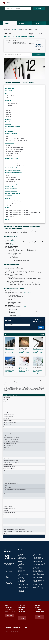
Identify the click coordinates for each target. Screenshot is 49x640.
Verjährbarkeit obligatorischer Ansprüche (11, 422)
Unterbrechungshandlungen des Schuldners (11, 481)
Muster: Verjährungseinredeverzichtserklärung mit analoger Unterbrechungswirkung (18, 531)
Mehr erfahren (39, 617)
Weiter (40, 327)
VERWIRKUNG (5, 510)
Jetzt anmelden (22, 617)
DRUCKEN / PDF (31, 34)
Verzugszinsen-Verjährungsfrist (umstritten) (11, 441)
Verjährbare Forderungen (7, 420)
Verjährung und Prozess (7, 504)
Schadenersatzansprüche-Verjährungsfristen (11, 437)
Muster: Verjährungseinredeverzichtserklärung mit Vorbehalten (14, 529)
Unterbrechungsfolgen (8, 495)
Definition (6, 474)
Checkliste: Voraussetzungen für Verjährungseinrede (13, 518)
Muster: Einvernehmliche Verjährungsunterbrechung (13, 527)
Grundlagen (5, 403)
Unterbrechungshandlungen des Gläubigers (11, 483)
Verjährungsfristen (6, 426)
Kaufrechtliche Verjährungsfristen (10, 443)
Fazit (4, 514)
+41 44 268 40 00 (8, 576)
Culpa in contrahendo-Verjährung (9, 445)
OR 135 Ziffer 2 (23, 306)
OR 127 (12, 240)
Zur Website (9, 615)
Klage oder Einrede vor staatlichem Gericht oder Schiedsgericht (15, 489)
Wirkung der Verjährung (7, 500)
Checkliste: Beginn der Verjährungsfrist (10, 520)
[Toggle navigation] (44, 3)
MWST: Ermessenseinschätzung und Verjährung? (37, 372)
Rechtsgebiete (18, 29)
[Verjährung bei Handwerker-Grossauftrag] (11, 361)
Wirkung (5, 493)
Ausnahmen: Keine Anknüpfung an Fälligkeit (11, 462)
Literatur (5, 533)
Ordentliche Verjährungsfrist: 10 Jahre (10, 428)
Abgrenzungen (6, 405)
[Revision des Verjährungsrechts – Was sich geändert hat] (25, 361)
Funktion (5, 410)
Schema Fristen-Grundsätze (8, 453)
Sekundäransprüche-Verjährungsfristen (11, 439)
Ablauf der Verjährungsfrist (8, 464)
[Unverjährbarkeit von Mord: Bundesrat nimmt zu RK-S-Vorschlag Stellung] (11, 342)
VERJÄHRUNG (5, 399)
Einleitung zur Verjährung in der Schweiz (10, 395)
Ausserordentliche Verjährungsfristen (10, 430)
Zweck (5, 479)
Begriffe (4, 401)
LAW (42, 334)
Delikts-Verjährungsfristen (8, 447)
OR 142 (39, 283)
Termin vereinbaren (9, 583)
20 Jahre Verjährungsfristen (9, 435)
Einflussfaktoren (6, 418)
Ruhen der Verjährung (7, 470)
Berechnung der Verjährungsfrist (9, 466)
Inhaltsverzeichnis (6, 397)
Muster (4, 525)
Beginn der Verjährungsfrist (8, 458)
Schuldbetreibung (8, 485)
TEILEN (41, 33)
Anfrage (9, 571)
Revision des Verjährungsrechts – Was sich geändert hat (24, 370)
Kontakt (24, 537)
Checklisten (5, 516)
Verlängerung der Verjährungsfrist (9, 468)
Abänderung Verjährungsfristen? (9, 451)
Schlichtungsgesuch (8, 487)
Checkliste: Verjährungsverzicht (9, 523)
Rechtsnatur (5, 407)
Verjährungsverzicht (7, 497)
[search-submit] (39, 8)
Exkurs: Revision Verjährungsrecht (9, 512)
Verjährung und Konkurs (7, 506)
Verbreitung (5, 412)
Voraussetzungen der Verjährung (9, 416)
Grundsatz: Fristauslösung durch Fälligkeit (11, 460)
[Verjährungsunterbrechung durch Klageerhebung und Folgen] (25, 342)
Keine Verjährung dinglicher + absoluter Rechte (12, 424)
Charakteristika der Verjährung (8, 414)
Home (12, 29)
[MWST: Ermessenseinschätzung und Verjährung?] (39, 361)
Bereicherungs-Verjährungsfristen (10, 449)
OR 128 (11, 244)
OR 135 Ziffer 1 (27, 292)
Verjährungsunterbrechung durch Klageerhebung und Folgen (24, 352)
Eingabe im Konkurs (8, 491)
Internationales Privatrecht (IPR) (9, 508)
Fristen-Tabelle (6, 456)
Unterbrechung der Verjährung (9, 472)
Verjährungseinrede (6, 502)
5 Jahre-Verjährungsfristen (8, 433)
